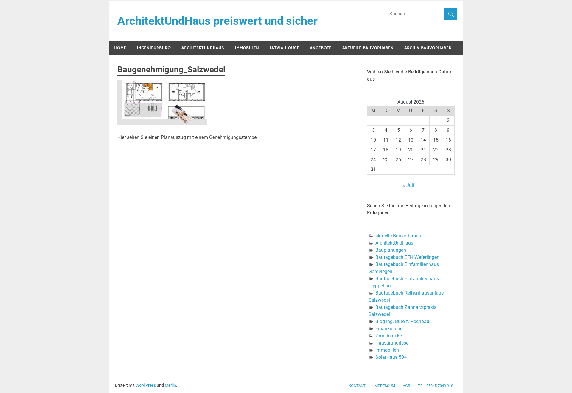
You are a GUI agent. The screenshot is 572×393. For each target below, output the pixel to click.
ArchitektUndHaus (202, 48)
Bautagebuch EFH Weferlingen (407, 257)
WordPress (146, 385)
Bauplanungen (390, 250)
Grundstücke (388, 336)
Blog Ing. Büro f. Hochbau (402, 321)
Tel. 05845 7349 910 (435, 385)
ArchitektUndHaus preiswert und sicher (217, 20)
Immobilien (247, 48)
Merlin (170, 385)
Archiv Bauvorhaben (428, 48)
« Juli (408, 185)
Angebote (321, 48)
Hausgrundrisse (391, 343)
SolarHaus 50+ (391, 357)
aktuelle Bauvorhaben (368, 48)
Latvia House (284, 48)
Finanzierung (389, 328)
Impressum (384, 385)
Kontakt (357, 385)
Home (120, 48)
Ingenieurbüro (154, 48)
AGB (406, 385)
